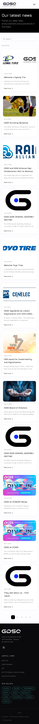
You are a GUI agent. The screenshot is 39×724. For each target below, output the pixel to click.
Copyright (5, 716)
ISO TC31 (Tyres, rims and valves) (13, 672)
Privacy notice (7, 720)
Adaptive (6, 701)
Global (6, 697)
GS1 (3, 668)
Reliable (6, 688)
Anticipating (17, 697)
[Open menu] (34, 4)
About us (5, 660)
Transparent (28, 688)
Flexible (29, 697)
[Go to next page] (30, 617)
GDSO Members (7, 664)
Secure (16, 688)
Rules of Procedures (9, 676)
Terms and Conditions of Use (19, 716)
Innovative (25, 693)
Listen (14, 693)
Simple (5, 693)
